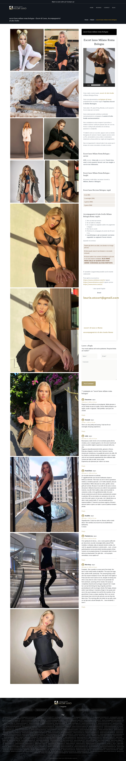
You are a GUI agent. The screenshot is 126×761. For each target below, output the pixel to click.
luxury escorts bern (82, 737)
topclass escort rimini (112, 749)
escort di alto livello (107, 93)
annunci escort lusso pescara (22, 729)
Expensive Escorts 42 (27, 710)
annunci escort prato (15, 734)
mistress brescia (54, 742)
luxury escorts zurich (22, 742)
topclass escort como (27, 746)
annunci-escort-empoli (10, 735)
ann (97, 718)
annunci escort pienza (66, 732)
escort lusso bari (73, 735)
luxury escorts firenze (16, 738)
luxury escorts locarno (83, 738)
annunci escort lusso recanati (71, 729)
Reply (83, 415)
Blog (113, 7)
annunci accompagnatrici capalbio (11, 720)
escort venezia (117, 735)
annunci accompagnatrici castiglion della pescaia (33, 720)
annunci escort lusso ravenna (54, 729)
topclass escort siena (31, 751)
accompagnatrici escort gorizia (28, 717)
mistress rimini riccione (41, 743)
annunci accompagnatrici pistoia (11, 721)
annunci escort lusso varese (92, 731)
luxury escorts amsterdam (31, 737)
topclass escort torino (44, 751)
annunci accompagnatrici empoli (74, 720)
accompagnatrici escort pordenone (83, 717)
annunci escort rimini (27, 734)
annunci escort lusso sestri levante (42, 731)
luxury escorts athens (45, 737)
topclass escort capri (95, 745)
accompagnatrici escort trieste (101, 717)
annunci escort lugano (74, 723)
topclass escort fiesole (54, 746)
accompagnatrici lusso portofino (52, 718)
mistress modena (9, 743)
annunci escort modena (15, 732)
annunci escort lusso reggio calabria (88, 729)
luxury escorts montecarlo (28, 740)
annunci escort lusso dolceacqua (100, 725)
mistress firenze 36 (83, 710)
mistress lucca (111, 742)
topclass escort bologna (67, 745)
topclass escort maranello (68, 748)
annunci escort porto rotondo (107, 732)
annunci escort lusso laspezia (80, 726)
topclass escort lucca (54, 748)
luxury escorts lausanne (69, 738)
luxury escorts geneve (42, 738)
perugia (109, 743)
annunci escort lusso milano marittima (24, 728)
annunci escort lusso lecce (96, 726)
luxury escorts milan (14, 740)
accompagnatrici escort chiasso (11, 717)
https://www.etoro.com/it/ (92, 284)
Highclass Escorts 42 (41, 710)
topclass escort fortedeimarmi (108, 746)
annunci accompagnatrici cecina (56, 720)
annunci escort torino (80, 734)
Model (92, 20)
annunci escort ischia (48, 723)
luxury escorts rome (91, 740)
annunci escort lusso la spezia (63, 726)
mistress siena (61, 743)
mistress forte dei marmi (88, 742)
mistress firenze (64, 742)
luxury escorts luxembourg (110, 738)
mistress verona (80, 743)
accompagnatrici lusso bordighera (34, 718)
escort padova (108, 735)
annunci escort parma (54, 732)
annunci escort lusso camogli (17, 725)
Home (91, 7)
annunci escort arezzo (104, 721)
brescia (19, 735)
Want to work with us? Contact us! (63, 2)
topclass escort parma (109, 748)
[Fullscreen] (113, 85)
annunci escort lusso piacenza (38, 729)
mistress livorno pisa (100, 742)
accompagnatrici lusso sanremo (69, 718)
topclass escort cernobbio (108, 745)
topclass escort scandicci (18, 751)
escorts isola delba (9, 737)
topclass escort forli (94, 746)
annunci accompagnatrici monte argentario (113, 720)
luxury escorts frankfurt (29, 738)
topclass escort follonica (81, 746)
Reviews (98, 7)
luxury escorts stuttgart (117, 740)
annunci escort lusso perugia (111, 728)
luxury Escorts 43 (70, 710)
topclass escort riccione (99, 749)
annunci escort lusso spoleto (76, 731)
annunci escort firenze (35, 723)
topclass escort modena (95, 748)
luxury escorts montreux (42, 740)
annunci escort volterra (93, 734)
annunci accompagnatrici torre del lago (68, 721)
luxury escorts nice (68, 740)
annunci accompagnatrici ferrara (92, 720)
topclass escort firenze (67, 746)
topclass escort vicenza (75, 752)
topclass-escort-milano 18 (98, 710)
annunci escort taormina (67, 734)
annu (102, 718)
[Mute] (110, 85)
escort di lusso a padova (46, 735)
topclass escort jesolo (28, 748)
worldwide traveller (87, 752)
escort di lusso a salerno (60, 735)
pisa (114, 743)
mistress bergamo (34, 742)
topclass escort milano (82, 748)
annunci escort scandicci (52, 734)
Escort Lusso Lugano (85, 735)
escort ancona (34, 735)
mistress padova (19, 743)
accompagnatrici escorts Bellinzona (14, 718)
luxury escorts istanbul (56, 738)
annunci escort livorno (61, 723)
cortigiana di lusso (104, 99)
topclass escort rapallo (56, 749)
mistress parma (29, 743)
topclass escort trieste (83, 751)
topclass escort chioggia (14, 746)
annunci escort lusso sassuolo (24, 731)
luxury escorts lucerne (96, 738)
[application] (99, 67)
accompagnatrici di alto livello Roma (98, 332)
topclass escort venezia (109, 751)
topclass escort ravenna (69, 749)
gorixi (21, 737)
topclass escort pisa (29, 749)
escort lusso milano (97, 735)
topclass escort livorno (41, 748)
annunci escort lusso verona (107, 731)
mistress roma (52, 743)
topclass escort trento (57, 751)
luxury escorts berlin (70, 737)
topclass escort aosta (41, 745)
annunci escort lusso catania (34, 725)
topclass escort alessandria (27, 745)
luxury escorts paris (79, 740)
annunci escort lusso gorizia (29, 726)
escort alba (25, 735)
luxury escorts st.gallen (104, 740)
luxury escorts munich (56, 740)
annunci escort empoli (22, 723)
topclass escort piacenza (16, 749)
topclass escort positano (42, 749)
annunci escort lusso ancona (89, 723)
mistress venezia (70, 743)
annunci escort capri (9, 723)
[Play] (85, 85)
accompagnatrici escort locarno (45, 717)
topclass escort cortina (40, 746)
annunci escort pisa (79, 732)
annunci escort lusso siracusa (60, 731)
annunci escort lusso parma (95, 728)
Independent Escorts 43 (56, 710)
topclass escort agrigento (12, 745)
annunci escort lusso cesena (67, 725)
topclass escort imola (16, 748)
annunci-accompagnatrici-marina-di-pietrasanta (112, 734)
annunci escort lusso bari (105, 723)
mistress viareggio (91, 743)
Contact (106, 7)
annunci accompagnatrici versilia (88, 721)
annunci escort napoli (28, 732)
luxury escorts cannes (109, 737)
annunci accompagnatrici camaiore (113, 718)
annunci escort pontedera (92, 732)
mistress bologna (44, 742)
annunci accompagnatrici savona (48, 721)
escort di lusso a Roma (92, 328)
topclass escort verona (47, 752)
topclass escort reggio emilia (84, 749)
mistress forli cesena (75, 742)
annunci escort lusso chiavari (83, 725)
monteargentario (101, 743)
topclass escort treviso (70, 751)
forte (17, 737)
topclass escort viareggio (61, 752)
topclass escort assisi (54, 745)
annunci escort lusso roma (106, 729)
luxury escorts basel (58, 737)
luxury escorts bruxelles (95, 737)
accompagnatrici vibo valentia (87, 718)
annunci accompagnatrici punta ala (30, 721)
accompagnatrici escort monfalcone (64, 717)
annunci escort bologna (117, 721)
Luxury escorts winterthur (9, 742)
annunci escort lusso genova (13, 726)
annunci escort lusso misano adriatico (44, 728)
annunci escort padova (40, 732)
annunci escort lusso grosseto (46, 726)
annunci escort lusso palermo (79, 728)
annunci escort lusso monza (62, 728)
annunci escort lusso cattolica (50, 725)
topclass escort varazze (96, 751)
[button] (99, 67)
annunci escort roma (39, 734)
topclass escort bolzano (81, 745)
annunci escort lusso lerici (111, 726)
